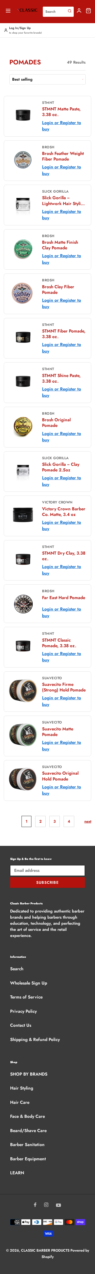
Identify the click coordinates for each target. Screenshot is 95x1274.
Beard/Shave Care (28, 1130)
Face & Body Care (27, 1116)
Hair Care (19, 1102)
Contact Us (20, 1025)
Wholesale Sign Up (28, 983)
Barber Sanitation (27, 1144)
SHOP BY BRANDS (28, 1074)
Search (16, 969)
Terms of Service (26, 997)
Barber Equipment (28, 1159)
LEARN (17, 1173)
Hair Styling (21, 1088)
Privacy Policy (23, 1011)
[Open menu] (8, 11)
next (87, 821)
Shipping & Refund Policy (35, 1039)
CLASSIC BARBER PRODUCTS (45, 1250)
